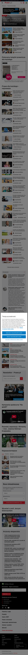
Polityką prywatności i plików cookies (12, 328)
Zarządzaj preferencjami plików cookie (14, 339)
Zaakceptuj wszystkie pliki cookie (14, 332)
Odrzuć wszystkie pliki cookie (14, 336)
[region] (14, 327)
